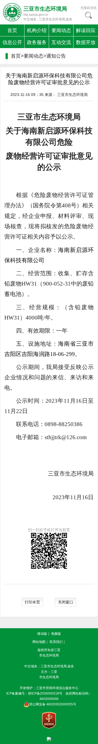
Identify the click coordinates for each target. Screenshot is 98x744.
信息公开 (12, 42)
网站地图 (38, 642)
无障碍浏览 (88, 8)
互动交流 (61, 42)
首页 (12, 30)
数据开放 (86, 42)
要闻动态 (61, 30)
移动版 (42, 634)
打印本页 (32, 602)
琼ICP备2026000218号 (45, 693)
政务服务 (37, 42)
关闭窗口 (65, 602)
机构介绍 (37, 30)
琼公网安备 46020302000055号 (52, 704)
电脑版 (56, 634)
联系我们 (56, 642)
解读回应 (86, 30)
